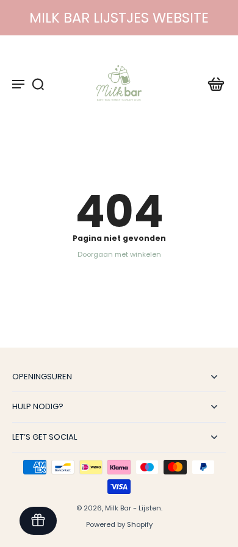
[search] (37, 83)
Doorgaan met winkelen (119, 254)
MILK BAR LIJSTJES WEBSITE (119, 17)
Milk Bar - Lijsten (133, 508)
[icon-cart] (212, 83)
